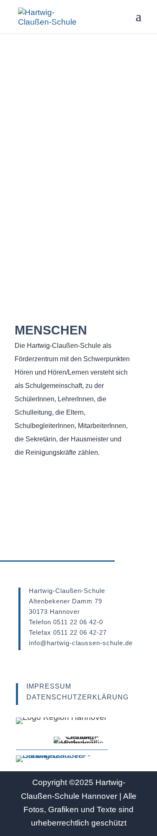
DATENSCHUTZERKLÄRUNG (77, 697)
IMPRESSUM (48, 686)
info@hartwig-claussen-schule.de (81, 642)
